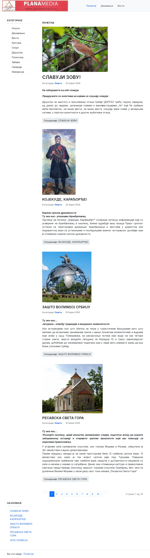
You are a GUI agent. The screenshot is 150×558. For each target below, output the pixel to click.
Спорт (15, 47)
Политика (17, 57)
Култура (16, 42)
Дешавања (18, 33)
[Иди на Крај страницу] (107, 492)
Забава (16, 62)
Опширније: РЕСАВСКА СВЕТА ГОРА (65, 479)
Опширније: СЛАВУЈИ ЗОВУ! (60, 120)
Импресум (18, 71)
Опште (58, 83)
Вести (15, 38)
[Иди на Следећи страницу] (103, 492)
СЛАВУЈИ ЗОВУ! (61, 77)
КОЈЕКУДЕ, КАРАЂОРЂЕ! (64, 199)
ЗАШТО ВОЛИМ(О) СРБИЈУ (66, 307)
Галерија (17, 67)
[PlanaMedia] (35, 5)
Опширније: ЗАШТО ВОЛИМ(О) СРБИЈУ (67, 354)
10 (98, 494)
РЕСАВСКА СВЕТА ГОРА (63, 418)
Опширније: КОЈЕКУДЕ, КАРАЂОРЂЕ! (66, 242)
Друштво (17, 52)
